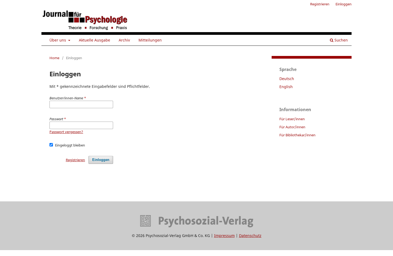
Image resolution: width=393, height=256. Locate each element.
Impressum (224, 235)
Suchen (340, 40)
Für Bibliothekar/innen (297, 135)
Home (54, 57)
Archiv (124, 40)
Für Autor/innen (292, 127)
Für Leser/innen (292, 118)
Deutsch (286, 78)
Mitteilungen (150, 40)
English (286, 86)
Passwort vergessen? (66, 131)
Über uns (58, 40)
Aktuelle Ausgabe (94, 40)
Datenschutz (250, 235)
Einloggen (344, 4)
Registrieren (319, 4)
